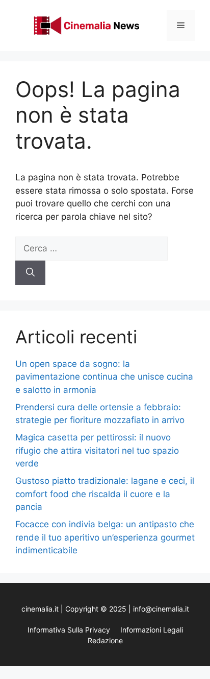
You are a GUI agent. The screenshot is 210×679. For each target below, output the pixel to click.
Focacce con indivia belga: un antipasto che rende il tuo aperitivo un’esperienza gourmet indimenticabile (105, 537)
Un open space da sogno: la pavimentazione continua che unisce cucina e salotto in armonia (104, 377)
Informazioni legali (151, 629)
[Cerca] (30, 273)
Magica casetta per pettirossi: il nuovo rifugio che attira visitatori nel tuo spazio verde (97, 450)
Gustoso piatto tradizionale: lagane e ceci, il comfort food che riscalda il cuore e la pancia (104, 494)
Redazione (105, 640)
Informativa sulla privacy (69, 629)
